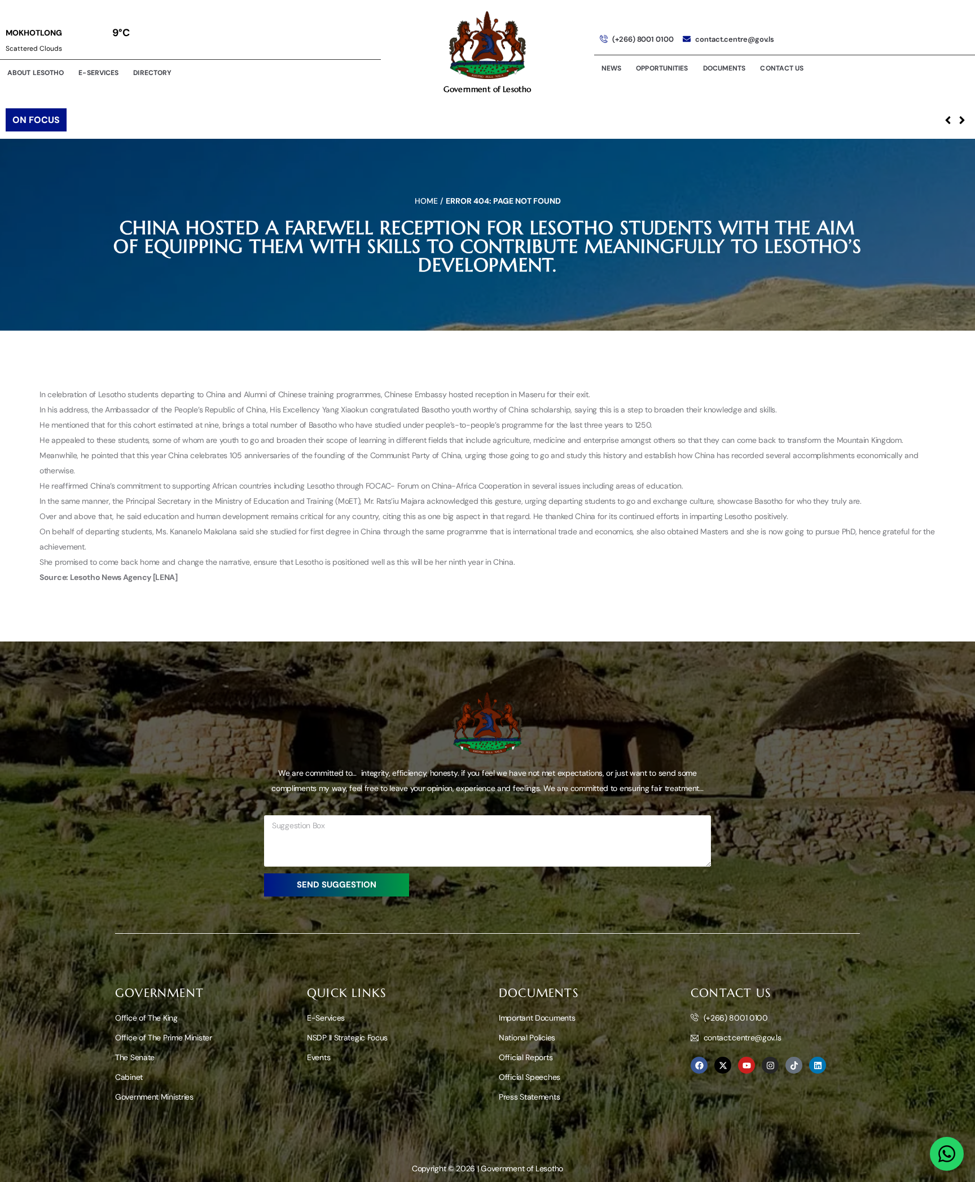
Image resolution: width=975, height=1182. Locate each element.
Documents (724, 68)
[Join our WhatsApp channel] (947, 1154)
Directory (152, 72)
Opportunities (662, 68)
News (611, 68)
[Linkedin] (817, 1065)
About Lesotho (35, 72)
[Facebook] (699, 1065)
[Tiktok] (793, 1065)
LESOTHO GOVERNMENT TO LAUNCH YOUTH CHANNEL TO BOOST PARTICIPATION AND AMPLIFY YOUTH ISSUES (302, 120)
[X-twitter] (722, 1065)
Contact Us (781, 68)
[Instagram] (770, 1065)
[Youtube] (746, 1065)
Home (426, 201)
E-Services (98, 72)
